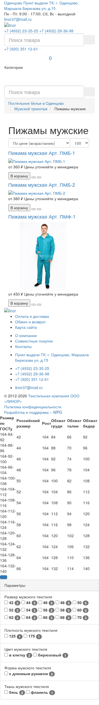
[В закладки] (33, 177)
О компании (26, 335)
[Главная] (10, 24)
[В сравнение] (39, 177)
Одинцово (13, 2)
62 (13, 617)
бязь (15, 692)
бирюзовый (51, 655)
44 (30, 602)
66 (47, 617)
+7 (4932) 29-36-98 (56, 30)
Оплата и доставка (32, 316)
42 (13, 602)
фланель (41, 692)
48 (64, 602)
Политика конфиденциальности (32, 406)
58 (64, 610)
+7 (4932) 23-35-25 (21, 30)
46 (47, 602)
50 (81, 602)
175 (33, 636)
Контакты (23, 346)
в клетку (19, 655)
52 (13, 610)
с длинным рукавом (30, 673)
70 (81, 617)
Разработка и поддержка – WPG (33, 412)
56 (47, 610)
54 (30, 610)
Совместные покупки (34, 341)
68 (64, 617)
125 (14, 636)
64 (30, 617)
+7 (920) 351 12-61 (21, 49)
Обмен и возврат (30, 321)
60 (81, 610)
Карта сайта (26, 327)
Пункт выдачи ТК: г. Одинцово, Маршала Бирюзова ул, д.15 (41, 5)
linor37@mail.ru (18, 19)
